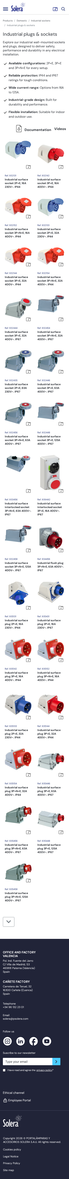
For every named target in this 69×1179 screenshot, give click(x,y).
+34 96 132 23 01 (13, 1007)
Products (8, 20)
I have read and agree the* (30, 1070)
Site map (8, 1170)
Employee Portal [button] (19, 1100)
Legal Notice (10, 1156)
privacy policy (44, 1070)
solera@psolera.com (15, 1018)
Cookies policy (12, 1149)
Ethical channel (13, 1093)
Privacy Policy (11, 1163)
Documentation (37, 130)
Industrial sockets (40, 20)
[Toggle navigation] (5, 8)
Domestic (22, 20)
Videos (60, 129)
